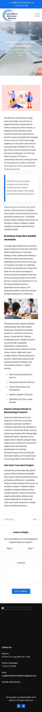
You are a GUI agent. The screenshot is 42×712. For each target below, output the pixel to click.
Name (10, 548)
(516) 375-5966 (22, 6)
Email (30, 548)
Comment (21, 563)
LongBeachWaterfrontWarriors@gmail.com (19, 676)
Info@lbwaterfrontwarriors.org (22, 3)
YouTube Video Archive (11, 682)
